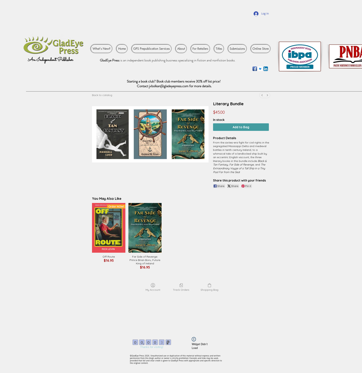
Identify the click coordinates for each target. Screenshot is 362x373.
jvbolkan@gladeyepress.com (169, 85)
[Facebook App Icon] (254, 68)
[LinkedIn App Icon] (265, 68)
